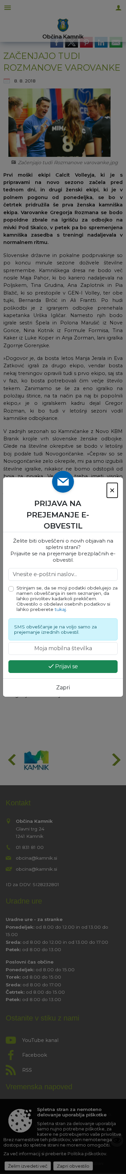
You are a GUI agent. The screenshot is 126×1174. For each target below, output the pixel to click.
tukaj (60, 609)
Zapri (63, 687)
